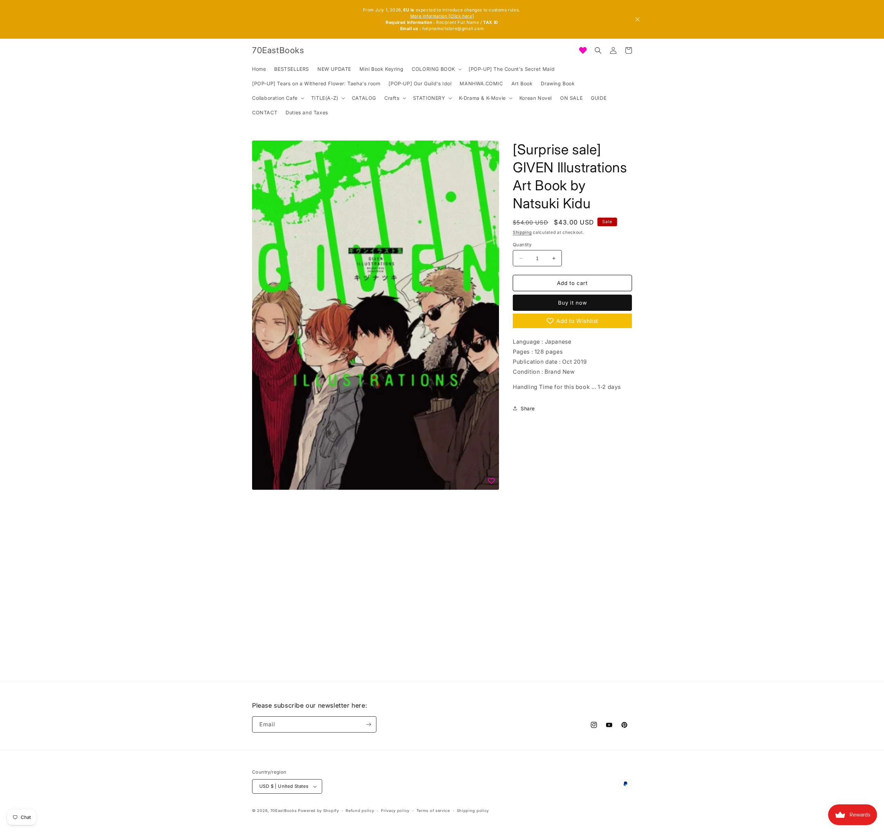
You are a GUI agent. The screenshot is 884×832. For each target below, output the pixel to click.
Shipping (522, 232)
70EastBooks (283, 810)
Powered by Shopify (318, 810)
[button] (435, 69)
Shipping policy (473, 810)
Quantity (522, 244)
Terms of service (433, 810)
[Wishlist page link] (583, 50)
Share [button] (528, 408)
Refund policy (360, 810)
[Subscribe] (368, 724)
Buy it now (572, 302)
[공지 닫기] (637, 19)
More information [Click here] (442, 16)
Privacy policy (395, 810)
